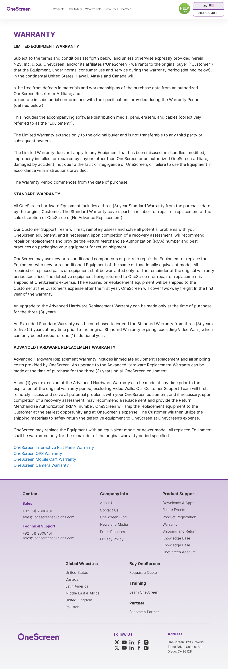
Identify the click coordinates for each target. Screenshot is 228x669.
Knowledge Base (176, 538)
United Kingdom (78, 600)
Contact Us (109, 510)
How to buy (75, 9)
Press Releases (112, 531)
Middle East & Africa (82, 593)
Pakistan (72, 607)
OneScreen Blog (113, 517)
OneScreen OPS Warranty (38, 453)
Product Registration (179, 517)
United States (76, 572)
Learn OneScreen (143, 592)
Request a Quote (143, 572)
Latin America (76, 586)
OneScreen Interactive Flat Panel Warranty (54, 447)
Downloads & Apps (178, 503)
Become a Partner (144, 612)
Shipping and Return (179, 531)
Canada (71, 579)
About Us (107, 503)
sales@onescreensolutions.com (48, 517)
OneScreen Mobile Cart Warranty (45, 459)
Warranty (170, 524)
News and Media (114, 524)
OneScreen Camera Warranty (41, 465)
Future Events (174, 509)
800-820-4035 (208, 13)
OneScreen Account (179, 552)
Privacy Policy (112, 539)
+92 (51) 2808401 (37, 511)
